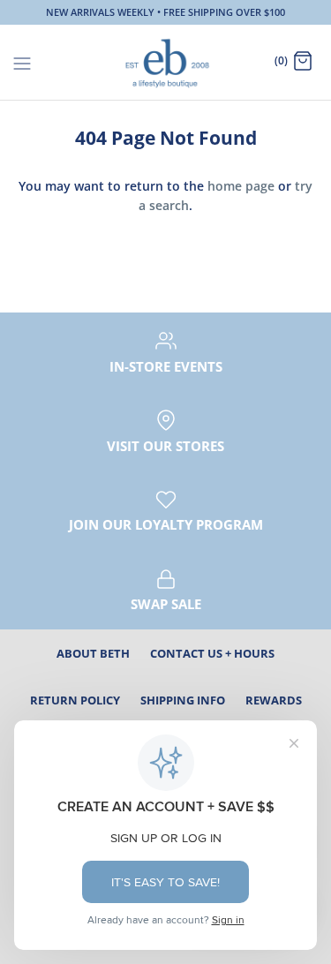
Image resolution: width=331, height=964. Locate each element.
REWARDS (273, 700)
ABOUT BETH (93, 653)
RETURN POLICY (75, 700)
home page (241, 185)
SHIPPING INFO (182, 700)
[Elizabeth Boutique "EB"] (165, 63)
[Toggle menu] (22, 62)
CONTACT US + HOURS (212, 653)
